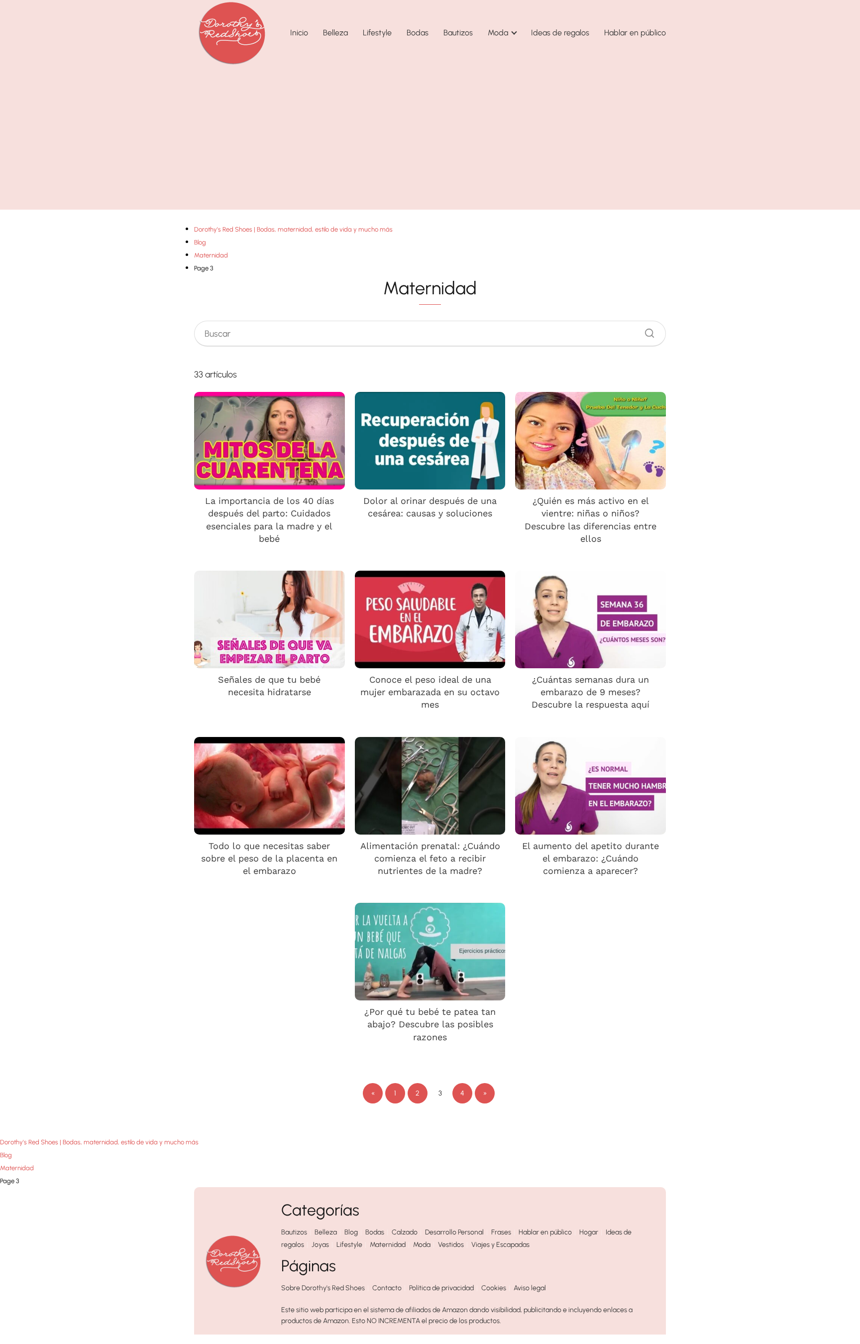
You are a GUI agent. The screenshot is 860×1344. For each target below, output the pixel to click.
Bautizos (458, 32)
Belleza (335, 32)
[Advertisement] (430, 140)
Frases (501, 1232)
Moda (498, 32)
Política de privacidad (441, 1288)
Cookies (493, 1288)
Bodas (418, 32)
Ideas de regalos (560, 32)
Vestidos (451, 1244)
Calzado (405, 1232)
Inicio (299, 32)
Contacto (387, 1288)
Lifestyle (377, 32)
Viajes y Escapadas (500, 1244)
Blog (351, 1232)
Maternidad (388, 1244)
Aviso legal (530, 1288)
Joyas (320, 1244)
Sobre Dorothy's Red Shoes (323, 1288)
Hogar (588, 1232)
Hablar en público (635, 32)
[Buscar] (646, 331)
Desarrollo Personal (454, 1232)
